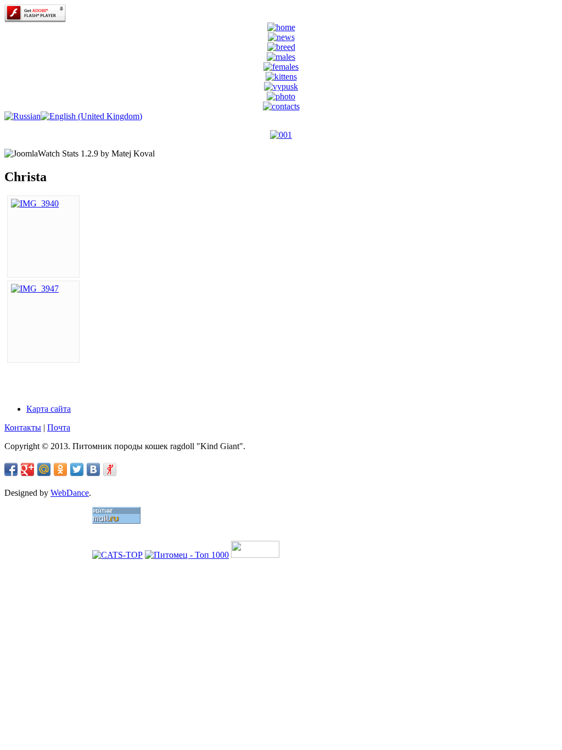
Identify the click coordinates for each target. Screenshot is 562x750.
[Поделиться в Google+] (27, 469)
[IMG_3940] (35, 203)
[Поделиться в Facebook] (11, 469)
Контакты (22, 427)
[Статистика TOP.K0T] (255, 554)
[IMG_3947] (35, 288)
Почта (58, 427)
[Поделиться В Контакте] (93, 469)
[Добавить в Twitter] (76, 469)
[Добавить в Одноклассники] (60, 469)
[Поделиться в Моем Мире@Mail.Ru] (43, 469)
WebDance (69, 492)
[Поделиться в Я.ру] (109, 469)
